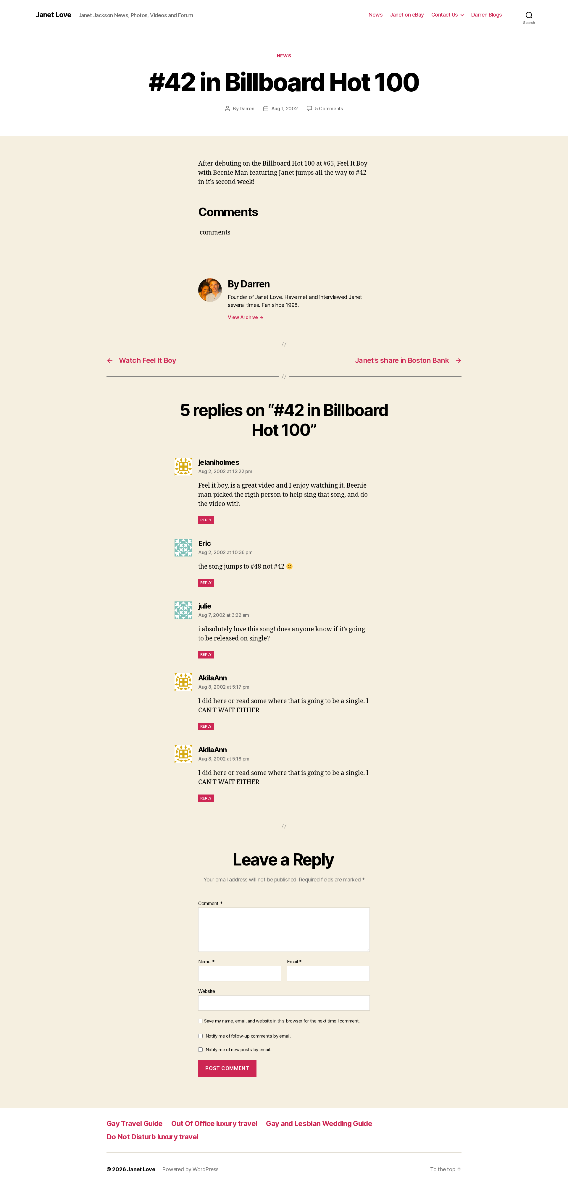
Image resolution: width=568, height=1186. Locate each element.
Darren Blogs (486, 15)
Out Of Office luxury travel (214, 1123)
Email (294, 962)
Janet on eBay (407, 15)
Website (206, 991)
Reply (206, 520)
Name (206, 962)
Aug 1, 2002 (284, 108)
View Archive (245, 317)
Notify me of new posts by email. (238, 1049)
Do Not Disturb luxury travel (152, 1136)
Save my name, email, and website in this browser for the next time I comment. (282, 1021)
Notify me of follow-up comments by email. (248, 1036)
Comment (210, 903)
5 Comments (329, 108)
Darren (247, 108)
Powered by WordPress (190, 1169)
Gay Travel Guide (134, 1123)
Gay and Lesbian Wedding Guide (319, 1123)
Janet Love (53, 14)
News (376, 15)
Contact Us (444, 15)
